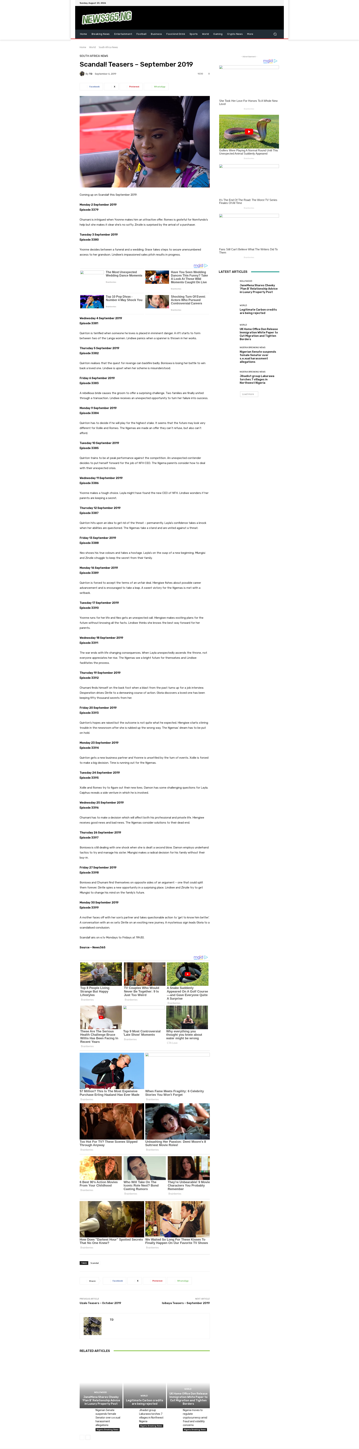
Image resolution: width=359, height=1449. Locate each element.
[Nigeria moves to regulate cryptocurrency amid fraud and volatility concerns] (173, 1412)
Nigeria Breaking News (108, 1429)
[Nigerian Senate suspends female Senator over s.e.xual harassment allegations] (86, 1412)
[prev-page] (82, 1437)
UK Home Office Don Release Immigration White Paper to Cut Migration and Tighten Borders (188, 1398)
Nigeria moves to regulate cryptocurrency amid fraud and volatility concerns (195, 1418)
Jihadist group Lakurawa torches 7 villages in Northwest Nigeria (257, 379)
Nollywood (100, 1392)
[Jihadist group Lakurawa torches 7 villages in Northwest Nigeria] (129, 1412)
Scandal (94, 1263)
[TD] (83, 73)
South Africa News (108, 47)
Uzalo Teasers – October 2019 (100, 1303)
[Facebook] (259, 3)
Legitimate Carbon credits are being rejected (144, 1402)
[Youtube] (277, 3)
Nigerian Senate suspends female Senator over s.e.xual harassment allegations (108, 1418)
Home (83, 47)
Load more (248, 394)
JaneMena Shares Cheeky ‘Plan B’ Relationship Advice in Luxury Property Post (101, 1400)
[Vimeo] (272, 3)
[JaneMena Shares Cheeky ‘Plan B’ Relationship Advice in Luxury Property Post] (101, 1382)
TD (90, 74)
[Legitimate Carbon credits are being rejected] (144, 1382)
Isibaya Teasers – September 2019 (186, 1303)
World (92, 47)
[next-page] (88, 1437)
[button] (275, 34)
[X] (268, 3)
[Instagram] (263, 3)
